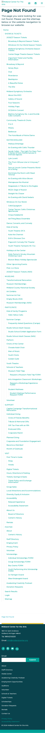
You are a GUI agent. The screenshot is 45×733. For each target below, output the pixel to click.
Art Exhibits (11, 291)
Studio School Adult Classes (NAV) (20, 336)
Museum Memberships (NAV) (19, 303)
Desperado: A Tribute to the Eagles (23, 186)
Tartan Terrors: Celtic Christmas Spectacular (21, 210)
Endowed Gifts (14, 429)
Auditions (5, 686)
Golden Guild (13, 359)
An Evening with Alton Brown (20, 179)
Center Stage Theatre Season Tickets (24, 54)
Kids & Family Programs (16, 311)
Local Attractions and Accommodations (23, 491)
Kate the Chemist (15, 235)
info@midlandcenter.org (17, 640)
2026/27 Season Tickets (16, 37)
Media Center (7, 674)
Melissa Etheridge (15, 144)
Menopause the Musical (18, 182)
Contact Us (6, 713)
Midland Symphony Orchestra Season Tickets (24, 49)
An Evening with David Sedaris (21, 197)
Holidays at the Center (16, 250)
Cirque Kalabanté (15, 215)
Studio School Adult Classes (18, 328)
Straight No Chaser (16, 194)
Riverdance (13, 76)
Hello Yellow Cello (15, 315)
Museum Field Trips (16, 371)
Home (5, 30)
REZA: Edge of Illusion (17, 190)
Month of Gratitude (14, 449)
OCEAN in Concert (16, 110)
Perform (10, 340)
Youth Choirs (13, 355)
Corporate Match (15, 433)
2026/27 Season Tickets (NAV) (19, 272)
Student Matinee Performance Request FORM (23, 394)
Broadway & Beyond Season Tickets (23, 41)
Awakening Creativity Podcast (19, 583)
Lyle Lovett (13, 158)
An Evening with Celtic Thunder (21, 148)
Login (7, 595)
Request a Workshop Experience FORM (24, 384)
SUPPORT (9, 405)
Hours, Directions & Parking (18, 473)
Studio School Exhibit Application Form (24, 332)
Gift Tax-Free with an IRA (18, 425)
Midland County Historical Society (20, 288)
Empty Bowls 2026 (14, 299)
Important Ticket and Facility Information (20, 59)
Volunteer (10, 400)
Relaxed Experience (16, 502)
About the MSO (14, 95)
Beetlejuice (13, 79)
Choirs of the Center (15, 344)
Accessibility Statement (18, 506)
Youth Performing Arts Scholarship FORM (22, 570)
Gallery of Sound (15, 99)
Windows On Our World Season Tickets (25, 45)
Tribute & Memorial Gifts (18, 422)
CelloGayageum (15, 206)
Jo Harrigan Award (16, 575)
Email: (4, 656)
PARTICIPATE (11, 307)
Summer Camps (13, 320)
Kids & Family (12, 227)
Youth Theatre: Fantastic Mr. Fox (21, 246)
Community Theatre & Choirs (18, 120)
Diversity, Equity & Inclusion (17, 494)
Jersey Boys (13, 68)
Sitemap (8, 599)
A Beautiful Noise (15, 83)
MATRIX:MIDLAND (14, 140)
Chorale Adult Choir (16, 348)
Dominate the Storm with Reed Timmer (21, 174)
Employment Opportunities (12, 682)
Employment (12, 543)
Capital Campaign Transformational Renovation (21, 409)
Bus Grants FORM (15, 566)
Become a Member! (14, 445)
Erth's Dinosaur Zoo (16, 238)
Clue (10, 72)
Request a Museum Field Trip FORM (25, 375)
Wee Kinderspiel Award (18, 579)
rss (17, 649)
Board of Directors (16, 514)
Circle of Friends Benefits (18, 418)
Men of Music (14, 351)
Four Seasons (14, 103)
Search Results (11, 592)
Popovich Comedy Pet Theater (21, 242)
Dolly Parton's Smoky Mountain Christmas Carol (21, 255)
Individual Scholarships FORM (20, 558)
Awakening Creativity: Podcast (13, 678)
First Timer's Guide (14, 457)
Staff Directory (12, 539)
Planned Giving (12, 438)
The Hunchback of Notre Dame (21, 135)
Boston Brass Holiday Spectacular (22, 260)
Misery (11, 128)
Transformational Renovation (19, 280)
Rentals (9, 522)
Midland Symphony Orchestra (19, 91)
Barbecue (12, 132)
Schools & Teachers (14, 367)
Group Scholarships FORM (19, 562)
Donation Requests (14, 587)
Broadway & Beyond (15, 64)
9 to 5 (10, 124)
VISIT (7, 453)
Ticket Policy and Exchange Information (20, 481)
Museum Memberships (16, 284)
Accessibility (11, 498)
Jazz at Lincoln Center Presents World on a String (24, 168)
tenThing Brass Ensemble (19, 219)
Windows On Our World (16, 202)
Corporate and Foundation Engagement (23, 441)
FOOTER (8, 527)
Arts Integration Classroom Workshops (25, 379)
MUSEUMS (9, 276)
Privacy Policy (12, 547)
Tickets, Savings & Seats (16, 477)
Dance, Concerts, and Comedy (19, 223)
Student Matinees (15, 389)
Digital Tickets (12, 469)
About (9, 531)
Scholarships (11, 554)
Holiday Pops (14, 107)
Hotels (11, 465)
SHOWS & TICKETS (13, 34)
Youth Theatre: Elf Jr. (16, 231)
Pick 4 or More (12, 268)
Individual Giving (13, 414)
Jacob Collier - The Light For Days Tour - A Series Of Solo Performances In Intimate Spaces (25, 153)
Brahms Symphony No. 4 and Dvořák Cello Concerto (23, 115)
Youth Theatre (12, 363)
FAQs (10, 461)
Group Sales (11, 487)
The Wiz (11, 87)
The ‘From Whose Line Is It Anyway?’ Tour (23, 163)
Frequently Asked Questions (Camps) (24, 323)
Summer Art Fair (13, 295)
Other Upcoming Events (16, 264)
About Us (10, 510)
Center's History (15, 518)
